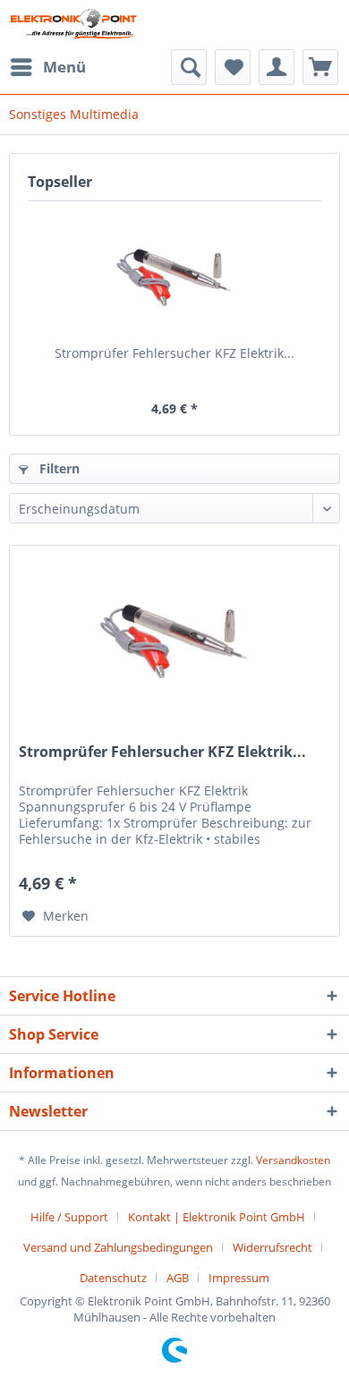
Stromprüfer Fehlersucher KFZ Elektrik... (174, 352)
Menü (64, 66)
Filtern (58, 468)
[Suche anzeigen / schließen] (189, 67)
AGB (177, 1278)
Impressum (239, 1278)
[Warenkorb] (320, 67)
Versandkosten (293, 1160)
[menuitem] (47, 67)
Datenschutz (113, 1278)
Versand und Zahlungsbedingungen (118, 1247)
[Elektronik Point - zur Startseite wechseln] (73, 24)
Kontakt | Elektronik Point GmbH (216, 1217)
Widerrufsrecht (272, 1247)
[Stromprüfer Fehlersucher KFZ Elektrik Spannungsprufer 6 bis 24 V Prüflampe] (174, 273)
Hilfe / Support (69, 1217)
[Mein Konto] (276, 67)
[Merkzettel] (233, 67)
